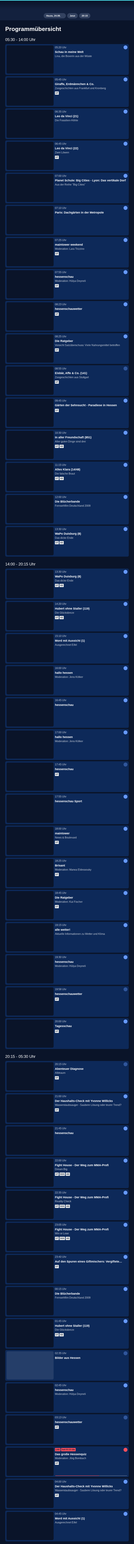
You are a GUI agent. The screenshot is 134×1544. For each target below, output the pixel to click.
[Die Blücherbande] (30, 509)
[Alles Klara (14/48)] (30, 477)
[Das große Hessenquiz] (30, 1461)
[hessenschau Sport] (30, 808)
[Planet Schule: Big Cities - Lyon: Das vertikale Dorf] (30, 188)
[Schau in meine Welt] (30, 59)
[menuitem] (5, 6)
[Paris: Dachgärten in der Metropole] (30, 220)
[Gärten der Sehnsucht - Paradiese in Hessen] (30, 412)
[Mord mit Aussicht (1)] (30, 648)
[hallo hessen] (30, 680)
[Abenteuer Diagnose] (30, 1076)
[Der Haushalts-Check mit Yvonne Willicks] (30, 1108)
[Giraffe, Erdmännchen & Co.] (30, 91)
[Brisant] (30, 873)
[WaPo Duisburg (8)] (30, 541)
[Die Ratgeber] (30, 348)
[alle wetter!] (30, 937)
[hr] (67, 5)
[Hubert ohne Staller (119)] (30, 616)
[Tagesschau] (30, 1033)
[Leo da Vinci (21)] (30, 123)
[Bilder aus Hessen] (30, 1365)
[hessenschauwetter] (30, 316)
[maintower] (30, 840)
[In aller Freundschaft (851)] (30, 444)
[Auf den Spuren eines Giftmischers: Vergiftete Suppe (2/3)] (30, 1269)
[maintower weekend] (30, 252)
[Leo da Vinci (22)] (30, 155)
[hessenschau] (30, 284)
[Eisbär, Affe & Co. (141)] (30, 380)
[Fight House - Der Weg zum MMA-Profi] (30, 1172)
